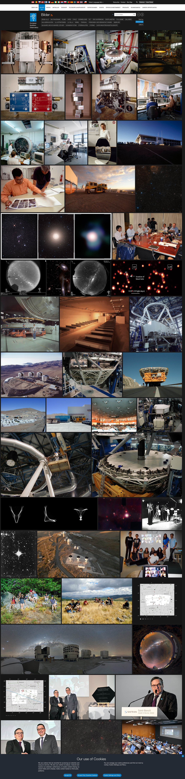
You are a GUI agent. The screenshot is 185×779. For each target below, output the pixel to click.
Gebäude (117, 22)
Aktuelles (56, 7)
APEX (69, 19)
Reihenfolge (139, 22)
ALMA (64, 19)
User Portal (149, 2)
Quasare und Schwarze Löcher (53, 25)
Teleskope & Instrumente (77, 7)
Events (101, 7)
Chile (75, 19)
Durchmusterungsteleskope (107, 25)
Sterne (92, 25)
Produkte (125, 7)
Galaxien (128, 19)
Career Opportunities (149, 7)
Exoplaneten (110, 19)
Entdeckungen (92, 7)
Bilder (42, 7)
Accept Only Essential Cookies (87, 775)
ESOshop (64, 7)
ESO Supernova (98, 19)
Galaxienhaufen (47, 22)
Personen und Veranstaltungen (100, 22)
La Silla (70, 22)
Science (141, 2)
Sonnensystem (71, 25)
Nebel (77, 22)
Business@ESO (135, 7)
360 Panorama (55, 19)
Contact (123, 2)
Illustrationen (60, 22)
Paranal (84, 22)
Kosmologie (82, 19)
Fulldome (119, 19)
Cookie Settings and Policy (112, 775)
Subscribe (116, 2)
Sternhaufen (83, 25)
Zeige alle (45, 19)
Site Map (129, 2)
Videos (48, 7)
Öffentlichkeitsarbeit (113, 7)
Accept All (68, 775)
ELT (90, 19)
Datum (141, 24)
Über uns (34, 7)
